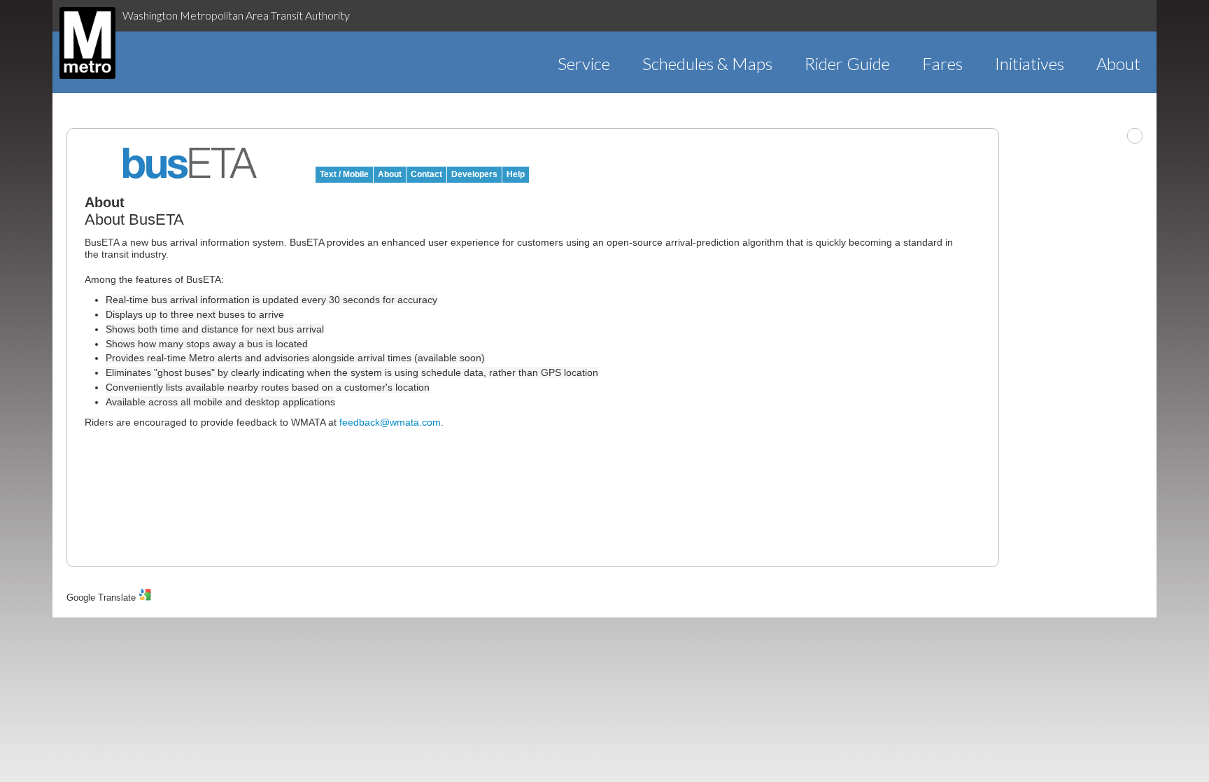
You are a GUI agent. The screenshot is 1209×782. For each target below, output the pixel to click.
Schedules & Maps (707, 63)
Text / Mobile (344, 174)
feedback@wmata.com (390, 422)
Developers (474, 174)
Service (584, 63)
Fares (942, 63)
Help (516, 174)
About (1118, 63)
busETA (190, 163)
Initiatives (1029, 63)
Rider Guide (847, 63)
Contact (426, 174)
